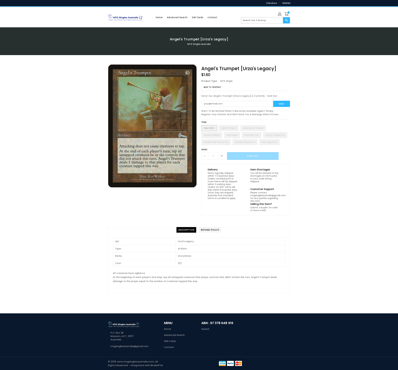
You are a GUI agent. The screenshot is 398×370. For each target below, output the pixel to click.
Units (204, 149)
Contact (169, 347)
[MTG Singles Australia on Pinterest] (115, 3)
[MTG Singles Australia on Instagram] (121, 3)
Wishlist (286, 3)
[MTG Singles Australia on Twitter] (109, 3)
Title (204, 122)
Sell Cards (170, 341)
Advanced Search (174, 335)
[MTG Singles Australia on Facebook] (103, 3)
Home (167, 329)
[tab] (186, 230)
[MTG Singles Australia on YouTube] (133, 3)
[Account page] (280, 14)
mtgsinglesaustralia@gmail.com (129, 346)
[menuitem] (159, 17)
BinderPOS (156, 365)
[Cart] (287, 14)
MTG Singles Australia (199, 44)
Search (205, 329)
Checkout (271, 3)
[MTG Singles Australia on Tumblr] (127, 3)
